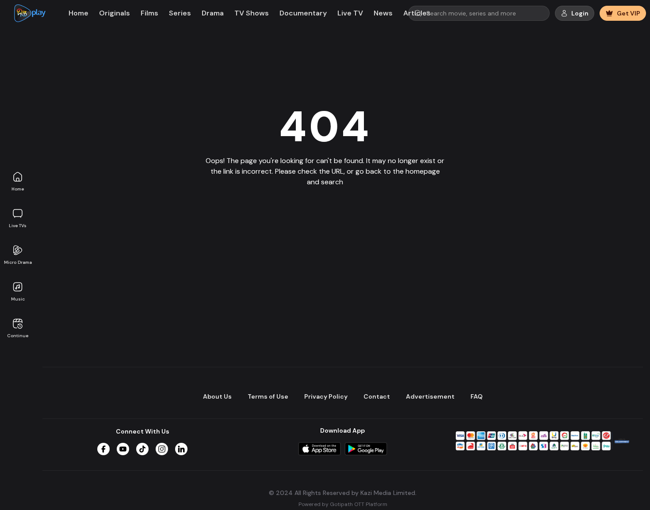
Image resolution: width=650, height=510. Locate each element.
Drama (213, 13)
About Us (217, 396)
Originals (114, 13)
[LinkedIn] (181, 449)
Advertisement (430, 396)
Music (18, 299)
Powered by (342, 503)
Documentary (303, 13)
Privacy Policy (326, 396)
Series (180, 13)
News (383, 13)
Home (17, 189)
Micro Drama (18, 262)
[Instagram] (162, 449)
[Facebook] (103, 449)
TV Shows (251, 13)
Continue (17, 336)
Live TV (350, 13)
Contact (376, 396)
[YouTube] (123, 449)
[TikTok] (142, 449)
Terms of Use (268, 396)
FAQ (476, 396)
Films (149, 13)
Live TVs (18, 225)
